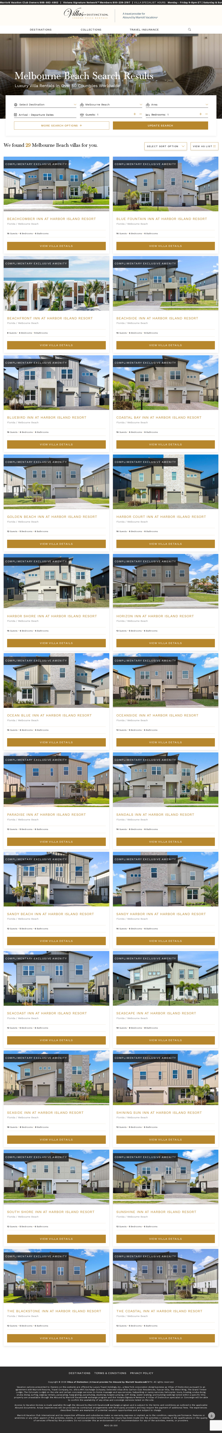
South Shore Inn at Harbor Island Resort (51, 1212)
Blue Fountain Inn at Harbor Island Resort (161, 219)
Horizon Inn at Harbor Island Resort (155, 616)
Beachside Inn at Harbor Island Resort (157, 318)
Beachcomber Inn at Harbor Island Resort (51, 219)
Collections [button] (91, 29)
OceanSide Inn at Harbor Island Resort (157, 715)
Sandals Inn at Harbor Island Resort (155, 814)
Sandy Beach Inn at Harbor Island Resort (50, 914)
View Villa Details (56, 246)
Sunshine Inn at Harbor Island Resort (156, 1212)
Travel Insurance (144, 29)
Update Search (160, 125)
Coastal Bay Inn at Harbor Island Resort (159, 417)
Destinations (41, 29)
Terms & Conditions (110, 1373)
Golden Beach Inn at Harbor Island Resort (52, 517)
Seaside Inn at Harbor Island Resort (45, 1112)
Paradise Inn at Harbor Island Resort (46, 814)
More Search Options (60, 125)
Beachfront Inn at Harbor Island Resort (50, 318)
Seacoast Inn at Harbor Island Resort (47, 1013)
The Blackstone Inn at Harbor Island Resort (54, 1311)
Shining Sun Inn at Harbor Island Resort (159, 1112)
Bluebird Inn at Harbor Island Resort (47, 417)
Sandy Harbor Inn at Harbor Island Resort (161, 914)
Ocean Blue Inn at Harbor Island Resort (49, 715)
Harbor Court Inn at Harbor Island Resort (161, 517)
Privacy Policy (141, 1373)
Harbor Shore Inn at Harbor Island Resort (52, 616)
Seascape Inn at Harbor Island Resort (156, 1013)
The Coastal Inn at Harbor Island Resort (159, 1311)
